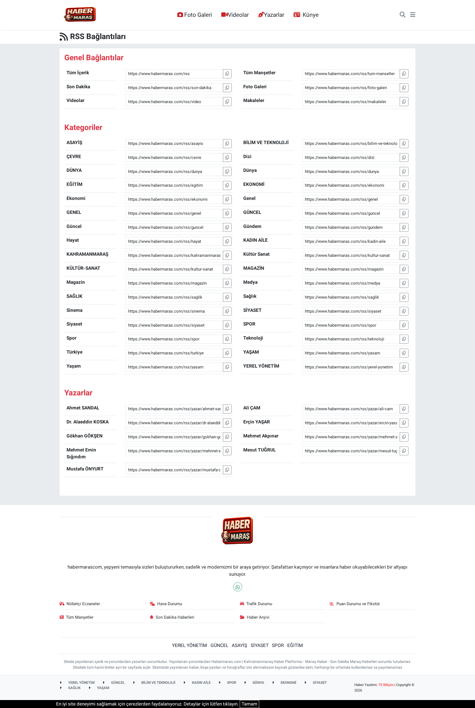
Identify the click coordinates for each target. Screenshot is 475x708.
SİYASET (260, 645)
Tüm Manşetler (79, 617)
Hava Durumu (169, 603)
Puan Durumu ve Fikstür (358, 603)
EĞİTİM (295, 645)
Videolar (238, 14)
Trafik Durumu (259, 603)
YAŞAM (102, 688)
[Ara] (402, 14)
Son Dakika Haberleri (175, 617)
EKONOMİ (288, 683)
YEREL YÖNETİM (189, 645)
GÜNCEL (219, 645)
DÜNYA (258, 683)
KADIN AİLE (201, 683)
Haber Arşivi (258, 617)
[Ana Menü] (412, 14)
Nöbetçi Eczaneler (83, 603)
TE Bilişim (386, 685)
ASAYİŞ (239, 645)
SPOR (278, 645)
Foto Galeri (198, 14)
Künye (311, 14)
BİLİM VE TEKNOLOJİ (157, 683)
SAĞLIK (74, 688)
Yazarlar (274, 14)
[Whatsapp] (237, 586)
